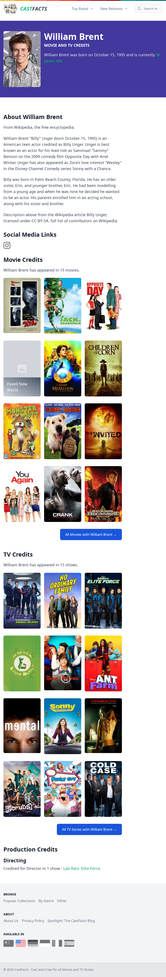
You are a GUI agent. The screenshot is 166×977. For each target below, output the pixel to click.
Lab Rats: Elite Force (81, 868)
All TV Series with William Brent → (89, 829)
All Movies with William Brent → (91, 534)
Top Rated (80, 8)
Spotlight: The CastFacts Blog (71, 920)
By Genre (46, 900)
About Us (11, 920)
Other (62, 900)
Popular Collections (19, 900)
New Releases (111, 8)
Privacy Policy (33, 920)
